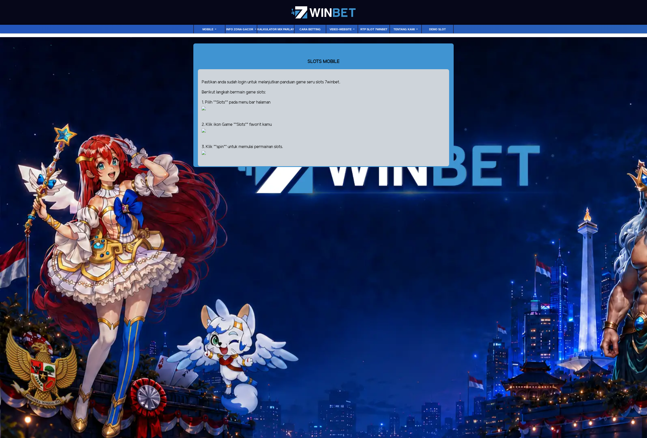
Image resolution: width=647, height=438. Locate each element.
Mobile (208, 29)
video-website (341, 29)
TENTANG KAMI (404, 29)
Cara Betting (310, 29)
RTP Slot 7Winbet (373, 29)
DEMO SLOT (437, 29)
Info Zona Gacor (240, 29)
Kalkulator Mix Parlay (275, 29)
